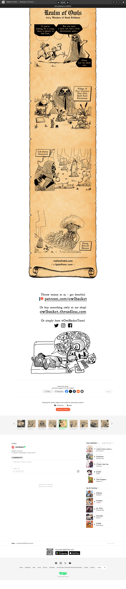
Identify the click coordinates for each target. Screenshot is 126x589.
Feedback (28, 567)
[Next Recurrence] (111, 424)
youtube (70, 563)
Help (34, 567)
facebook (56, 563)
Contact (92, 567)
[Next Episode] (67, 2)
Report (109, 391)
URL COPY (123, 2)
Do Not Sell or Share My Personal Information (69, 567)
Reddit (78, 391)
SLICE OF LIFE (106, 443)
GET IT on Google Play (61, 553)
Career (86, 567)
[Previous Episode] (58, 2)
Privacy (45, 567)
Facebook (116, 2)
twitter (65, 563)
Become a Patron (63, 409)
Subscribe (113, 2)
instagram (60, 563)
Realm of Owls (12, 2)
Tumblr (74, 391)
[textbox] (46, 463)
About (21, 567)
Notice (13, 543)
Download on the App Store (74, 553)
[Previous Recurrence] (14, 424)
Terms (39, 567)
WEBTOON (3, 2)
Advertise (52, 567)
